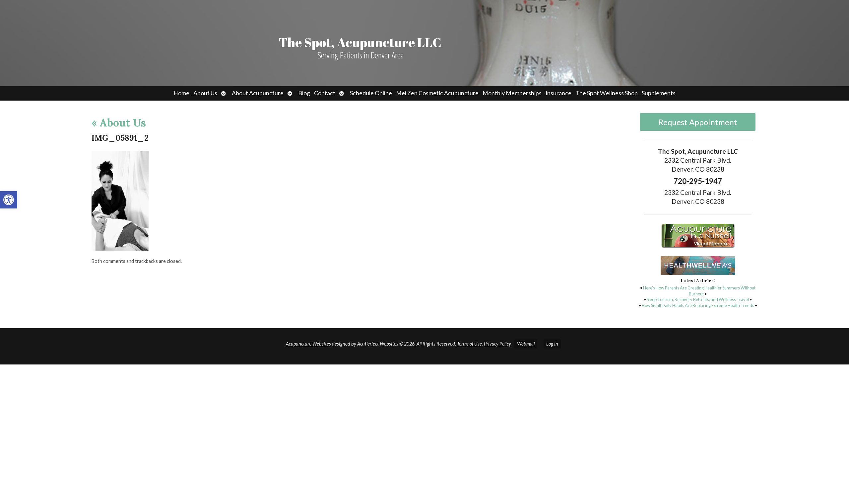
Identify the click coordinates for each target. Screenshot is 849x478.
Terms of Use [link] (469, 344)
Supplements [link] (659, 93)
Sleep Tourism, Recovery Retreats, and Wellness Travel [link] (698, 299)
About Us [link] (205, 93)
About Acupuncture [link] (258, 93)
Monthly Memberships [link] (512, 93)
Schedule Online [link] (371, 93)
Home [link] (181, 93)
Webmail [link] (526, 344)
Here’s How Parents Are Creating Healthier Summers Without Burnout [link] (699, 290)
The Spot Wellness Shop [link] (606, 93)
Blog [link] (304, 93)
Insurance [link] (558, 93)
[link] (8, 199)
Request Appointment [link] (697, 122)
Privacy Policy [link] (497, 344)
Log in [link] (552, 344)
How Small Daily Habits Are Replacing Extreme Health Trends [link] (698, 305)
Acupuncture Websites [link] (308, 344)
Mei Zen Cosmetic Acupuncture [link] (437, 93)
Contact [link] (324, 93)
